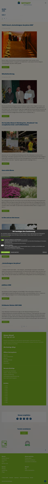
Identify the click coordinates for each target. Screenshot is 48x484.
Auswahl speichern (15, 252)
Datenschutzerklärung (5, 236)
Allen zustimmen (5, 252)
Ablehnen (45, 252)
